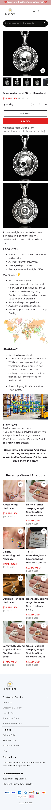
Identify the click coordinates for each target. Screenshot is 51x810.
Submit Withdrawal (12, 723)
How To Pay (8, 713)
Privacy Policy (9, 735)
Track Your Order (11, 718)
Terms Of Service (11, 745)
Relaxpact (29, 803)
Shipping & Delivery (12, 708)
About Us (7, 702)
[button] (45, 12)
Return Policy (9, 740)
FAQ (5, 751)
